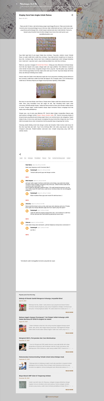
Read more (69, 312)
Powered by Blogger (53, 397)
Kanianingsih (33, 170)
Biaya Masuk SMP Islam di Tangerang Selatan (35, 376)
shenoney (28, 203)
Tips (49, 158)
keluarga (30, 158)
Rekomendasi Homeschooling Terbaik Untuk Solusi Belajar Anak (41, 357)
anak (21, 158)
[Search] (87, 4)
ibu (25, 158)
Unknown (28, 222)
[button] (72, 15)
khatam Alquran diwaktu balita (45, 115)
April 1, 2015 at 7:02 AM (43, 210)
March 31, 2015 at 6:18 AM (44, 170)
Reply (27, 177)
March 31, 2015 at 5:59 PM (37, 222)
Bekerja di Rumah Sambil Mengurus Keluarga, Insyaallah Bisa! (41, 298)
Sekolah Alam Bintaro (42, 65)
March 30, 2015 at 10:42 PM (39, 165)
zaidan (68, 158)
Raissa (44, 158)
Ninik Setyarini (29, 180)
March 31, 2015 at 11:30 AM (44, 193)
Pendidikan (37, 158)
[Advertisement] (83, 36)
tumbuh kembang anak (59, 158)
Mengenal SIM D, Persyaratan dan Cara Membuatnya (37, 338)
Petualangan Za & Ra (28, 4)
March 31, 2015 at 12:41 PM (37, 203)
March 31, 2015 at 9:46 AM (40, 180)
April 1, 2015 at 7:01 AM (43, 227)
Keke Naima (29, 165)
